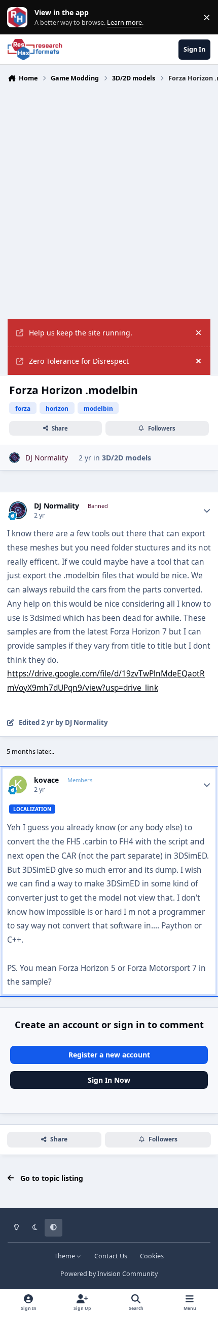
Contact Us (110, 1256)
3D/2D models (126, 457)
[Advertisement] (109, 205)
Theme (65, 1256)
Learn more (19, 17)
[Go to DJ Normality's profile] (14, 457)
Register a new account (109, 1054)
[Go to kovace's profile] (18, 784)
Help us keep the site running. (80, 332)
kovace (46, 780)
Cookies (152, 1256)
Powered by (109, 1273)
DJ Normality (56, 506)
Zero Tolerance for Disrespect (79, 361)
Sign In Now (109, 1080)
